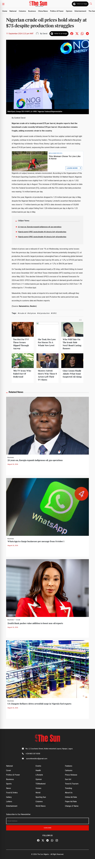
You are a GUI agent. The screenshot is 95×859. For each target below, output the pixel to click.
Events (38, 766)
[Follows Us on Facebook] (71, 33)
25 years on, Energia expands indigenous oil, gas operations (39, 227)
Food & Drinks (12, 793)
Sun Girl (68, 779)
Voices (38, 788)
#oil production (43, 313)
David (45, 33)
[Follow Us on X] (43, 840)
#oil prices (31, 313)
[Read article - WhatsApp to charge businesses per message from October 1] (47, 507)
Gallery (9, 797)
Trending (68, 788)
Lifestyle (39, 775)
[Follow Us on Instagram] (57, 840)
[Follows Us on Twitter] (77, 33)
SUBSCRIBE (47, 827)
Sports (9, 784)
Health (38, 770)
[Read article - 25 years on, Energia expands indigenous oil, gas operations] (47, 425)
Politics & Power (57, 11)
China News (43, 11)
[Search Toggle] (91, 3)
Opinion (69, 11)
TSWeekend (40, 784)
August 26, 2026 (13, 464)
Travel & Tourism (71, 784)
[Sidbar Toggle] (3, 4)
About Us (68, 793)
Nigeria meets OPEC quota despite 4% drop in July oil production (42, 232)
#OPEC (54, 313)
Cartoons (68, 770)
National (13, 11)
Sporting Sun (41, 797)
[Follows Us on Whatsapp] (82, 33)
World (38, 793)
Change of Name (71, 806)
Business (32, 11)
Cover (18, 620)
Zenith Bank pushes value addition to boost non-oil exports (35, 623)
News (8, 788)
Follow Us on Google (82, 4)
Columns (22, 11)
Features (68, 766)
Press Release (71, 775)
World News (41, 806)
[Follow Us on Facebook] (38, 840)
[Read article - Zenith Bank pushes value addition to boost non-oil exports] (47, 588)
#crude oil (22, 313)
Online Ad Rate (71, 797)
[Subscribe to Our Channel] (47, 840)
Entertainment (80, 11)
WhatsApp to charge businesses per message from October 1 (36, 542)
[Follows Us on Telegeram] (87, 33)
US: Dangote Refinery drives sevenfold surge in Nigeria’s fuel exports (39, 704)
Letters (9, 801)
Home (4, 11)
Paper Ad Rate (71, 801)
